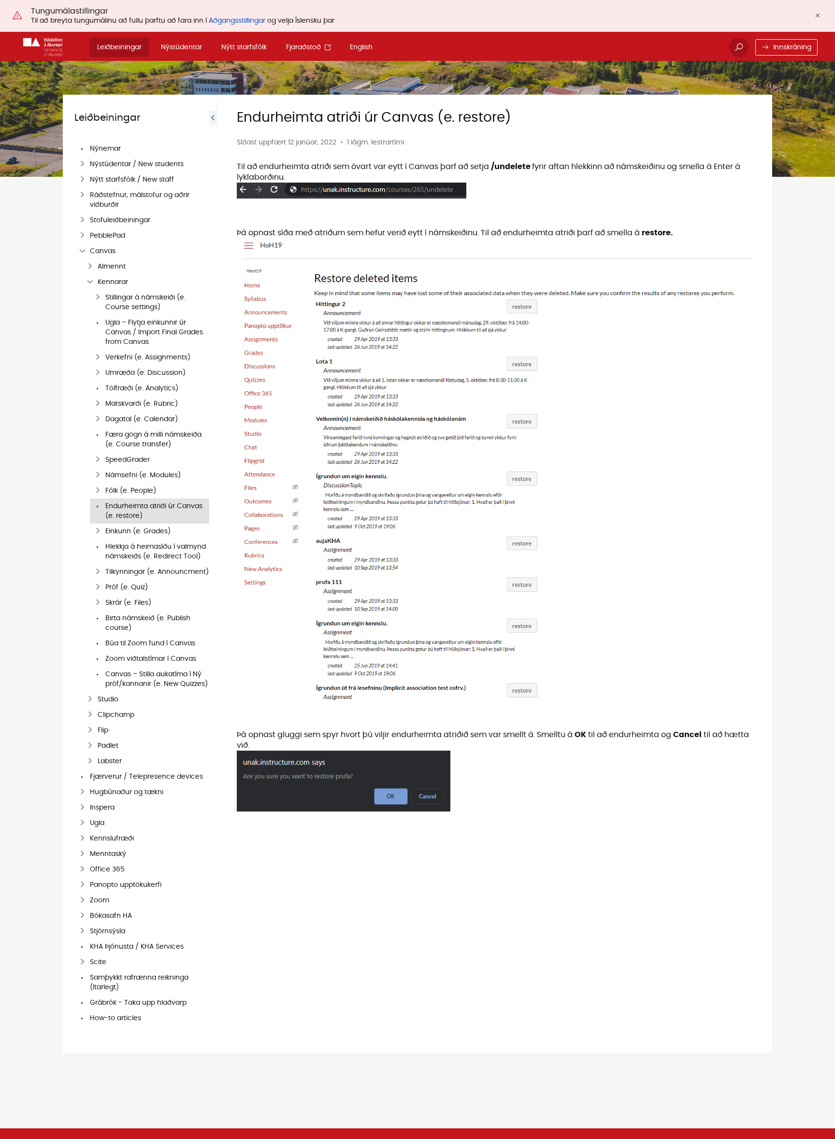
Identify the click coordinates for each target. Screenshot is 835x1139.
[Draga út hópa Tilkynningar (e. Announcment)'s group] (97, 572)
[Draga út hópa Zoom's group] (82, 900)
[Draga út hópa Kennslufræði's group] (82, 838)
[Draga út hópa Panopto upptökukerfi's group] (82, 885)
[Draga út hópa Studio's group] (90, 699)
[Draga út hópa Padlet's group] (90, 746)
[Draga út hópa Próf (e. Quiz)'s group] (97, 587)
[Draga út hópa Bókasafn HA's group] (82, 916)
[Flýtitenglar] (42, 47)
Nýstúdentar (181, 47)
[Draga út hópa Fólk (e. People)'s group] (97, 490)
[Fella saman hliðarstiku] (213, 574)
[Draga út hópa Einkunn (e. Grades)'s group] (97, 531)
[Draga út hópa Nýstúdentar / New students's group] (82, 164)
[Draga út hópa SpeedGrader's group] (97, 460)
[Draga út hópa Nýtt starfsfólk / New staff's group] (82, 179)
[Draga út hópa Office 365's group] (82, 869)
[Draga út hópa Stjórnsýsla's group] (82, 931)
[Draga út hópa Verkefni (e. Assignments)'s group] (97, 357)
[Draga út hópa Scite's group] (82, 962)
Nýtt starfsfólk (244, 47)
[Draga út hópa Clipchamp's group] (90, 715)
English (361, 47)
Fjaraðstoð (303, 47)
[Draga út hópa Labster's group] (90, 761)
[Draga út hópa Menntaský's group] (82, 854)
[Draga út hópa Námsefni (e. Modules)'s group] (97, 475)
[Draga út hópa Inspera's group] (82, 807)
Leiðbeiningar (119, 47)
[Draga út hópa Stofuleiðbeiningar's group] (82, 220)
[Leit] (739, 47)
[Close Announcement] (817, 15)
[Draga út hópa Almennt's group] (90, 266)
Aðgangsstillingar (237, 20)
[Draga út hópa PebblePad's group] (82, 235)
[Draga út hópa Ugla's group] (82, 823)
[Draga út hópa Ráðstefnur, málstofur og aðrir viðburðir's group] (82, 195)
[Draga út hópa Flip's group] (90, 730)
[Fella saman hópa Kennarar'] (90, 282)
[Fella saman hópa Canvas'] (82, 251)
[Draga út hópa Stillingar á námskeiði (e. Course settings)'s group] (97, 297)
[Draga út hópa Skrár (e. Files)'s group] (97, 603)
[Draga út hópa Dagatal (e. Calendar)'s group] (97, 419)
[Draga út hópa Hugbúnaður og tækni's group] (82, 792)
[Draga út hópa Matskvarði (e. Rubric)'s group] (97, 404)
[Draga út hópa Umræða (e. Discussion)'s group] (97, 373)
